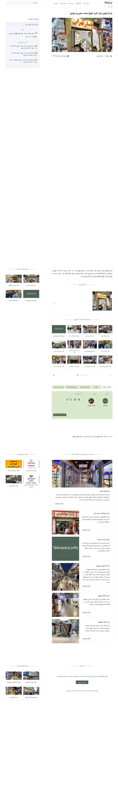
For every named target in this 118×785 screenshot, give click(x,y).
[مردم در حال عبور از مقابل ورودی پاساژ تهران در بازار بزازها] (102, 301)
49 (78, 375)
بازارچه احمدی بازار (89, 366)
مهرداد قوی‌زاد (91, 405)
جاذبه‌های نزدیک (85, 387)
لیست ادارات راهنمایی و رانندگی (31, 486)
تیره (109, 6)
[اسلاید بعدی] (110, 303)
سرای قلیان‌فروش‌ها (59, 336)
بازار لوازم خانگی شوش (31, 697)
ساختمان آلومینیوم (31, 682)
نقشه (96, 387)
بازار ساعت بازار (88, 436)
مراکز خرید (99, 56)
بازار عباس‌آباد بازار (59, 366)
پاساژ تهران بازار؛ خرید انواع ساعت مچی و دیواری (91, 13)
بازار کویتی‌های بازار (89, 351)
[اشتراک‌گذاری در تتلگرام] (71, 399)
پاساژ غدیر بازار (90, 336)
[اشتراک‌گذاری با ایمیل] (75, 400)
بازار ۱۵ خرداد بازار (74, 336)
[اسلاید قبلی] (54, 303)
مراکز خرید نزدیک (58, 387)
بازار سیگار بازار (105, 336)
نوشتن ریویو (82, 682)
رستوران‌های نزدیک (71, 387)
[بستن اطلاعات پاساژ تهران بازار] (8, 24)
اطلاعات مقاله (107, 387)
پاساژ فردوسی (14, 697)
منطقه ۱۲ (34, 37)
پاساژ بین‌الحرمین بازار (74, 351)
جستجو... (35, 3)
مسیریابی (12, 34)
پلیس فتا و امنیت (31, 471)
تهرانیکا (107, 56)
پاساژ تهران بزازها (77, 436)
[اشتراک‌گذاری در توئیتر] (79, 399)
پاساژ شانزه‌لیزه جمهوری (13, 682)
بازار (26, 37)
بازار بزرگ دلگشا (74, 366)
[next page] (54, 375)
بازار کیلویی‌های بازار (105, 366)
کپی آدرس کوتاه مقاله (60, 415)
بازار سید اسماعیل (59, 351)
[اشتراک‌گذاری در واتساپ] (67, 399)
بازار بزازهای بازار (98, 436)
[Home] (108, 3)
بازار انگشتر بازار (105, 351)
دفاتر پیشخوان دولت (14, 471)
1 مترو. (18, 46)
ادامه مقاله (60, 504)
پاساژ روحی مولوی (13, 285)
